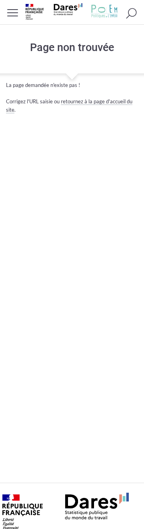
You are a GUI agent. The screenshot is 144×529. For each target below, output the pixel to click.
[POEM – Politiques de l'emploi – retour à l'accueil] (104, 11)
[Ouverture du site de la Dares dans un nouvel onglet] (54, 11)
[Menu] (12, 12)
